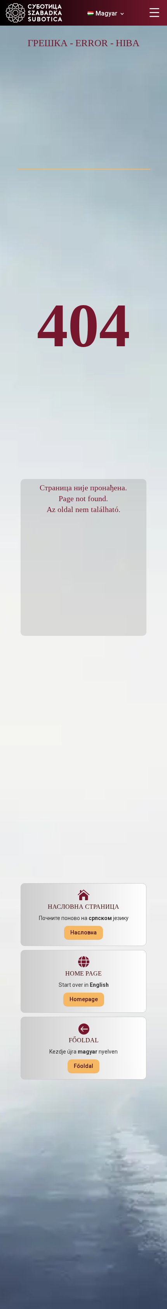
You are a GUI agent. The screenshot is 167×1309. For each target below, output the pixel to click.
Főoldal (83, 1066)
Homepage (84, 999)
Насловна (83, 932)
